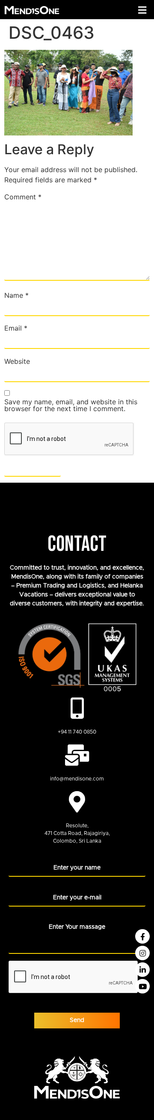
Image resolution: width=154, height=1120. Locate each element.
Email (15, 328)
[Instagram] (142, 953)
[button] (142, 10)
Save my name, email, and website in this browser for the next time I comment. (70, 405)
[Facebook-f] (142, 936)
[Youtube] (142, 986)
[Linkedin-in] (142, 969)
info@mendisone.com (77, 778)
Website (17, 361)
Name (16, 295)
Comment (22, 196)
